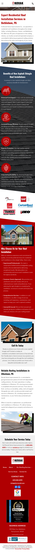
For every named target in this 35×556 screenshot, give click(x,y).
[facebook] (16, 487)
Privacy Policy (26, 548)
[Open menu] (2, 3)
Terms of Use (18, 548)
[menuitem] (5, 467)
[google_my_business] (19, 487)
